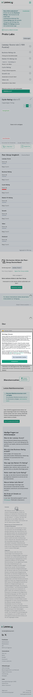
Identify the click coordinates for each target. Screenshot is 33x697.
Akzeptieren (14, 361)
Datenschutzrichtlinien (19, 353)
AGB (10, 353)
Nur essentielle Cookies (19, 357)
